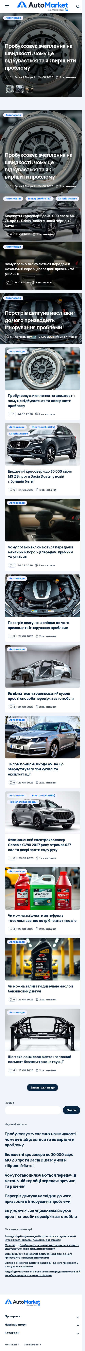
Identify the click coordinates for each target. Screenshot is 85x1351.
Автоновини (13, 17)
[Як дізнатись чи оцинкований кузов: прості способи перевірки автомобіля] (42, 666)
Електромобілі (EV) (39, 17)
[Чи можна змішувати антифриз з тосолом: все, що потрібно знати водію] (42, 888)
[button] (7, 6)
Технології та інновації (23, 802)
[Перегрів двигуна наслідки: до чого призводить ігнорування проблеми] (42, 318)
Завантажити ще (42, 1087)
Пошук (9, 1102)
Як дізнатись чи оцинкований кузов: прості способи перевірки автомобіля (41, 1213)
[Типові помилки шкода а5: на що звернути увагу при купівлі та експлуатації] (42, 737)
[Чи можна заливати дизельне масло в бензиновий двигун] (42, 959)
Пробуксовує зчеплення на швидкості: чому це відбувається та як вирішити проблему (41, 1139)
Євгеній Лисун (14, 1253)
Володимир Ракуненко (19, 1236)
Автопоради (13, 115)
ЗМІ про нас (31, 1344)
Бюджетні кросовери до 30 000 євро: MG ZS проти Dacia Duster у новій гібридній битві (40, 1160)
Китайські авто (67, 17)
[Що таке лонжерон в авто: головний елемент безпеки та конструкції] (42, 1029)
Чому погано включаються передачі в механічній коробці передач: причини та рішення (40, 1180)
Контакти (11, 1344)
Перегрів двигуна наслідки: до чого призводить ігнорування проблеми (38, 1198)
